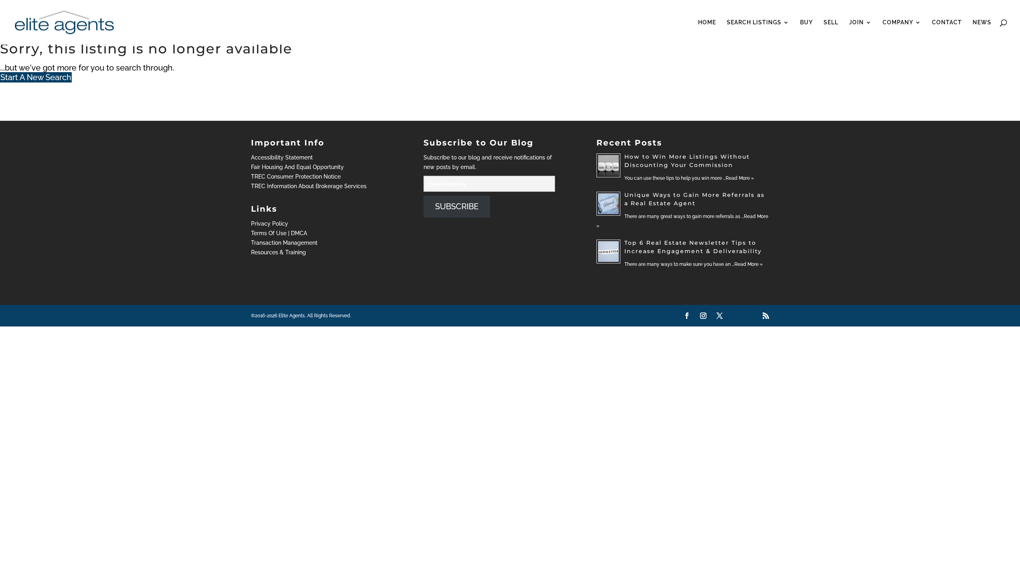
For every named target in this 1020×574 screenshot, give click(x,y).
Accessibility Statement (282, 157)
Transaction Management (284, 243)
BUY (806, 23)
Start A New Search (35, 77)
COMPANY (898, 23)
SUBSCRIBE (457, 206)
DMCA (299, 233)
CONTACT (947, 23)
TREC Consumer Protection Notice (296, 176)
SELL (831, 23)
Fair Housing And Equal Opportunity (297, 167)
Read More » (740, 178)
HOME (707, 23)
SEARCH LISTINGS (754, 23)
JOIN (856, 23)
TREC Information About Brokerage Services (309, 186)
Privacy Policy (269, 223)
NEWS (982, 23)
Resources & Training (278, 252)
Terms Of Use (268, 233)
